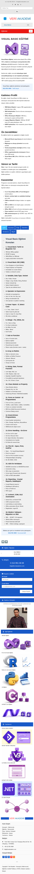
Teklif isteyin (15, 88)
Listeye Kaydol (26, 591)
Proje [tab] (17, 227)
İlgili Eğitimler (8, 631)
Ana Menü (7, 25)
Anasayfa (4, 827)
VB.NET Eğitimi (5, 635)
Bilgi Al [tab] (13, 231)
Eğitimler (4, 31)
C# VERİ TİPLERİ (6, 797)
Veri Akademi (12, 866)
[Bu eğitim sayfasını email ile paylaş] (3, 541)
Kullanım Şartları (25, 868)
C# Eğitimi (4, 687)
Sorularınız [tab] (6, 231)
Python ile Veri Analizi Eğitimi (8, 670)
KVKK (18, 868)
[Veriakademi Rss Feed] (14, 857)
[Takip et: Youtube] (11, 857)
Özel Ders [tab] (25, 227)
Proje (3, 831)
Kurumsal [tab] (11, 227)
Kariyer (11, 833)
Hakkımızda (11, 827)
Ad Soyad (4, 576)
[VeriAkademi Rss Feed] (21, 4)
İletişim (11, 835)
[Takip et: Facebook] (13, 4)
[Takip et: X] (15, 4)
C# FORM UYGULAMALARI (8, 763)
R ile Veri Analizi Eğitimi (7, 652)
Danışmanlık (11, 829)
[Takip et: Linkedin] (18, 4)
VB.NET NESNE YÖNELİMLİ (8, 745)
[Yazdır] (6, 541)
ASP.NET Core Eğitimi (7, 704)
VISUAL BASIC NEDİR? (7, 728)
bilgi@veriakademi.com (23, 1)
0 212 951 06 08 (11, 1)
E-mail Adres (5, 583)
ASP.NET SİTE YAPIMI (7, 780)
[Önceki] (1, 553)
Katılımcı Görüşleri (9, 600)
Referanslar (5, 833)
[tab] (4, 228)
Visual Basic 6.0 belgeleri (19, 218)
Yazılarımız (8, 724)
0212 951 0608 (7, 88)
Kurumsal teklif (22, 533)
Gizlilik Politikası (12, 868)
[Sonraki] (32, 553)
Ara (17, 11)
